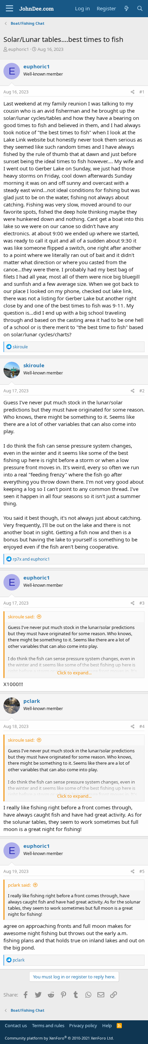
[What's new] (126, 8)
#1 (142, 92)
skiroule (33, 365)
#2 (142, 391)
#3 (142, 603)
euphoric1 (18, 49)
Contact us (16, 1025)
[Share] (132, 92)
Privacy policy (83, 1025)
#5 (142, 871)
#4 (142, 726)
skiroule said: (21, 617)
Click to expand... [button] (74, 673)
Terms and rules (48, 1025)
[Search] (140, 8)
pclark (31, 700)
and (31, 559)
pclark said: (19, 885)
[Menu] (9, 8)
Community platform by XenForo (59, 1038)
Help (107, 1025)
